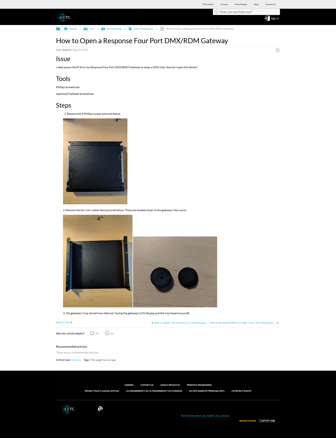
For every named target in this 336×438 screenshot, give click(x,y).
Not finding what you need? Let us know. (205, 415)
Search (216, 12)
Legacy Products (170, 385)
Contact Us (147, 385)
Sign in (275, 18)
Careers (129, 385)
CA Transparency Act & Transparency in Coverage (154, 391)
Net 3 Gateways (143, 28)
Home (73, 28)
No (112, 333)
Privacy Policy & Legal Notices (102, 391)
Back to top (62, 322)
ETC (92, 28)
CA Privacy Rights (241, 391)
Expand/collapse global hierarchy (60, 28)
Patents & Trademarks (199, 385)
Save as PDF (277, 50)
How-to (76, 359)
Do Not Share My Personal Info (207, 391)
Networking (114, 28)
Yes (97, 333)
